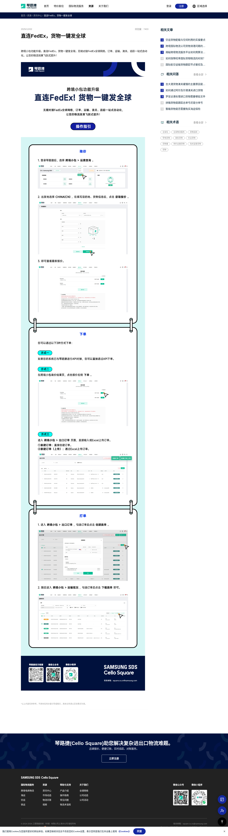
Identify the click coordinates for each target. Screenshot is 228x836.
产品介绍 (64, 790)
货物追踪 (193, 132)
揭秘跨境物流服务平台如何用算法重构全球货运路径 (185, 52)
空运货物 (191, 138)
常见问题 (64, 800)
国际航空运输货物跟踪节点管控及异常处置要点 (185, 65)
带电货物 (166, 138)
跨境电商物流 (27, 790)
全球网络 (84, 790)
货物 (164, 150)
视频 (45, 804)
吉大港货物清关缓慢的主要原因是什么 (185, 84)
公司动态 (84, 795)
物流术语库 (65, 804)
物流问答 (47, 800)
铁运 (23, 804)
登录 (168, 6)
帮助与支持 (65, 784)
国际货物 (179, 138)
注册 (181, 6)
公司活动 (84, 800)
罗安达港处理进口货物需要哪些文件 (185, 96)
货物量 (165, 144)
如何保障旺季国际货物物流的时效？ (185, 58)
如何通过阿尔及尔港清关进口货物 (184, 90)
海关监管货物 (195, 144)
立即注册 (114, 758)
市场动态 (47, 795)
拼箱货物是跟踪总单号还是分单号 (184, 102)
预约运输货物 (179, 144)
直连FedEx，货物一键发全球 (58, 15)
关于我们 (84, 784)
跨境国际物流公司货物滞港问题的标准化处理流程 (185, 46)
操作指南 (64, 795)
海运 (23, 795)
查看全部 (198, 74)
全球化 (165, 132)
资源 (29, 15)
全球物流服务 (179, 132)
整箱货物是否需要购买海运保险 (183, 109)
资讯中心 (37, 15)
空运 (23, 800)
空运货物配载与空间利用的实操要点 (185, 40)
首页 (23, 15)
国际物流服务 (27, 784)
